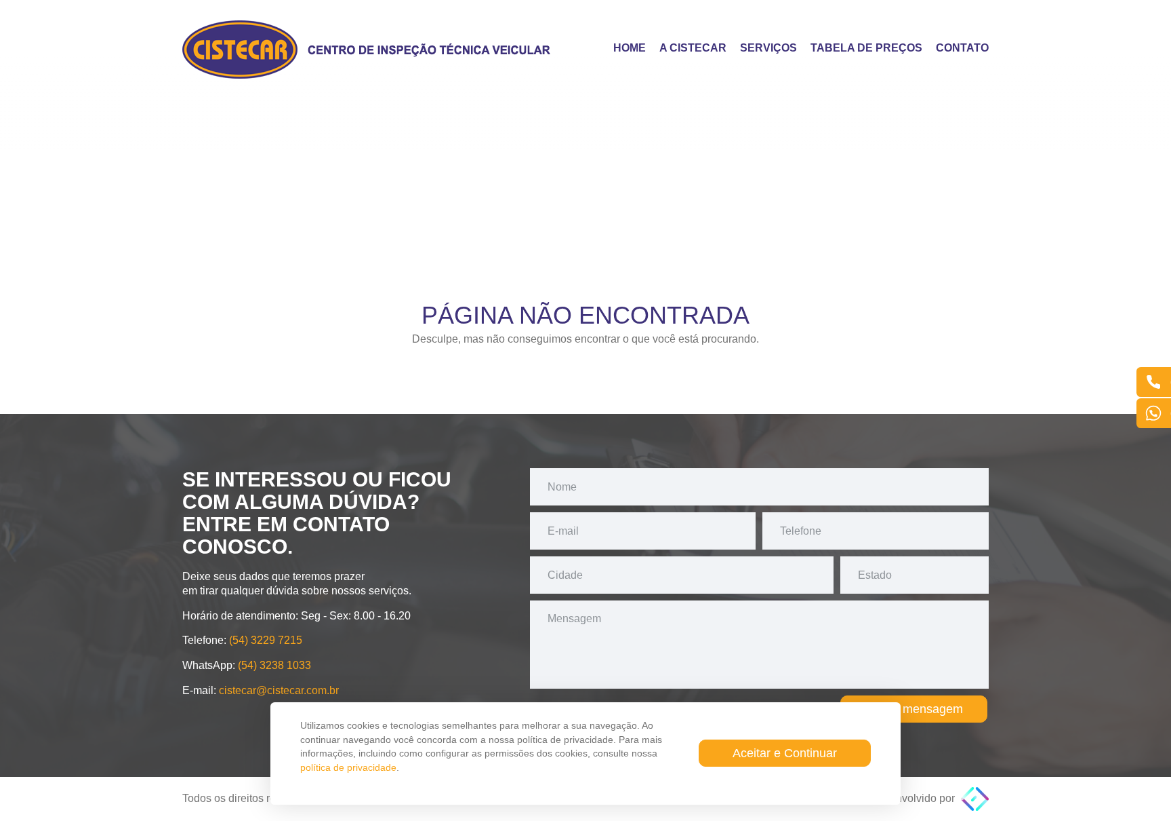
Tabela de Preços (866, 48)
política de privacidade (348, 767)
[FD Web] (975, 798)
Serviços (768, 48)
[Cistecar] (368, 49)
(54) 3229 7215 (265, 640)
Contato (962, 48)
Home (629, 48)
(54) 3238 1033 (274, 665)
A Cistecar (692, 48)
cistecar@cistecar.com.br (279, 690)
